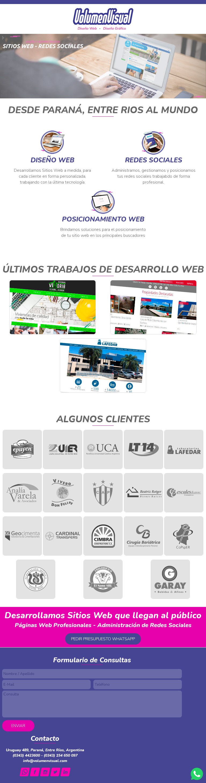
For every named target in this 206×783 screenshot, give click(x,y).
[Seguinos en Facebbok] (35, 772)
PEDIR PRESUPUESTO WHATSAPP (103, 639)
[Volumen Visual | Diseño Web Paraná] (103, 19)
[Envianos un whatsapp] (25, 772)
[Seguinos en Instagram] (45, 772)
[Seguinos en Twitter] (55, 772)
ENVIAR (18, 725)
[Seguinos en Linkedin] (65, 772)
